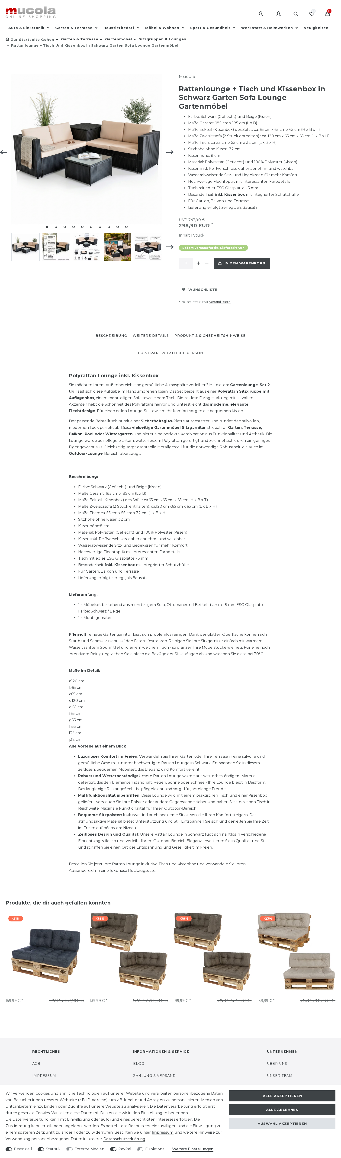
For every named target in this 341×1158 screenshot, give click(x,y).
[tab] (111, 336)
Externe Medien (89, 1149)
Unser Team (280, 1076)
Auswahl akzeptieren (282, 1124)
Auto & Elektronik (27, 28)
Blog (138, 1064)
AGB (36, 1064)
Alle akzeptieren (282, 1096)
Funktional (155, 1149)
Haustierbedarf (119, 28)
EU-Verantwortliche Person (170, 353)
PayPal (124, 1149)
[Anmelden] (261, 14)
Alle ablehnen (282, 1110)
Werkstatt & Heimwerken (267, 28)
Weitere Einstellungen (192, 1149)
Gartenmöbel (118, 39)
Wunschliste (203, 290)
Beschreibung (111, 336)
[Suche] (296, 14)
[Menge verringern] (207, 263)
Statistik (53, 1149)
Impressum (44, 1076)
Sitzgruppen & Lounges (162, 39)
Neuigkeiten (316, 28)
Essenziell (23, 1149)
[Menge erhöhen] (198, 263)
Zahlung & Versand (154, 1076)
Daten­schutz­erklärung (124, 1139)
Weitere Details (151, 336)
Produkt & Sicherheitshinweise (210, 336)
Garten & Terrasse (74, 28)
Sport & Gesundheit (211, 28)
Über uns (277, 1064)
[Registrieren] (279, 14)
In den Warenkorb (245, 263)
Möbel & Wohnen (162, 28)
